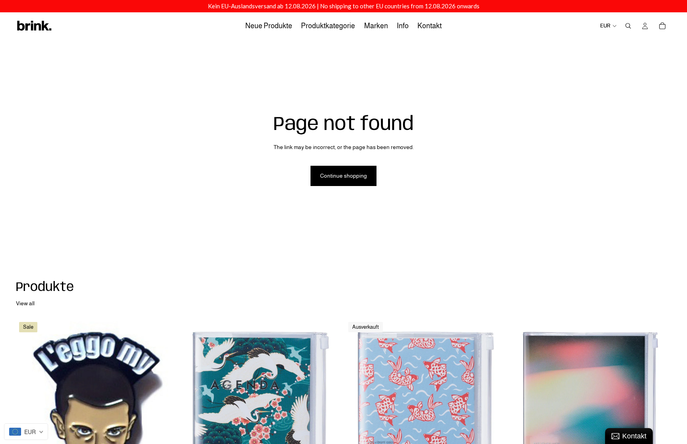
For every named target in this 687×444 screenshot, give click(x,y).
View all (25, 303)
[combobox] (26, 431)
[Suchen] (628, 26)
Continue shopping (343, 176)
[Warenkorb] (662, 26)
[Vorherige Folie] (522, 419)
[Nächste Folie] (659, 419)
